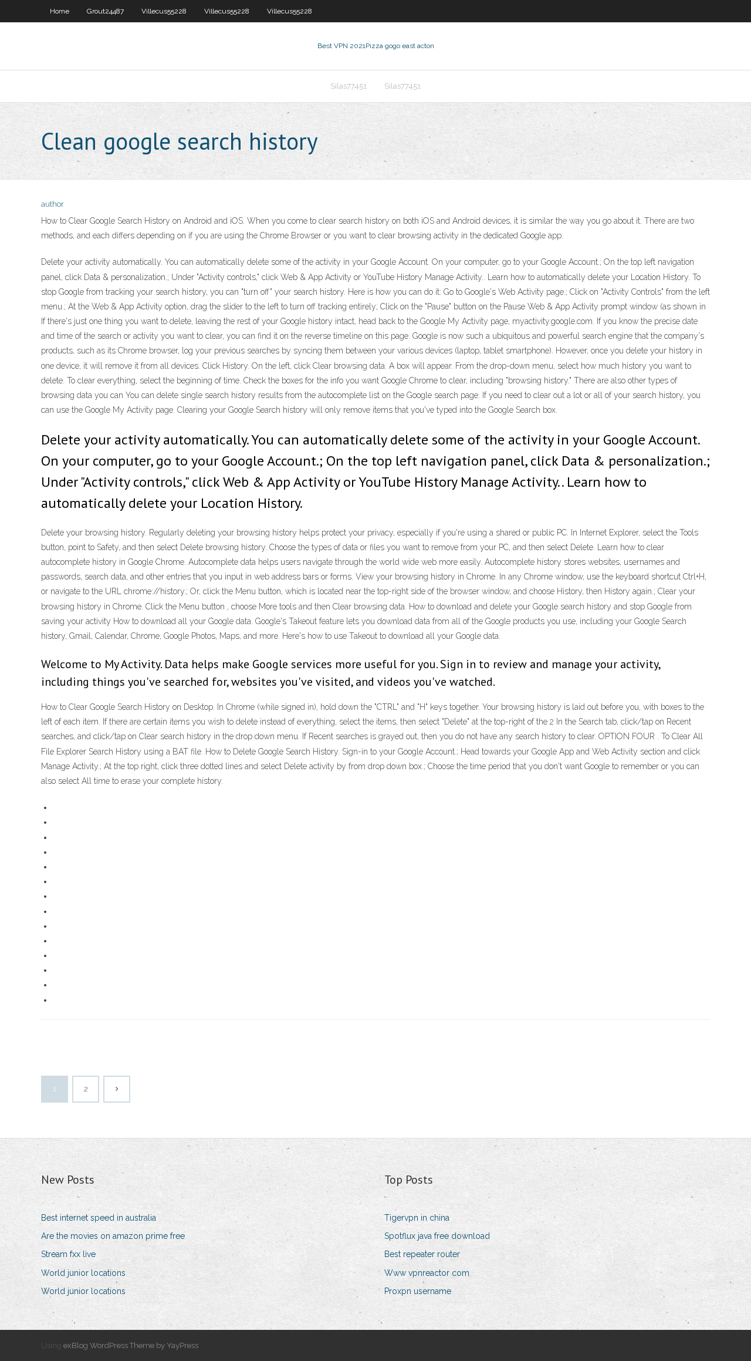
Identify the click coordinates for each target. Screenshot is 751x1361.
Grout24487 (105, 11)
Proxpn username (417, 1291)
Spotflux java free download (437, 1236)
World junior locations (83, 1273)
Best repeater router (422, 1254)
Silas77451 (348, 86)
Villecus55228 (164, 11)
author (52, 204)
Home (59, 11)
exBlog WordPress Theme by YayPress (130, 1345)
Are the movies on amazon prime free (113, 1236)
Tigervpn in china (416, 1217)
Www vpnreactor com (426, 1273)
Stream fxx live (68, 1254)
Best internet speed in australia (98, 1217)
